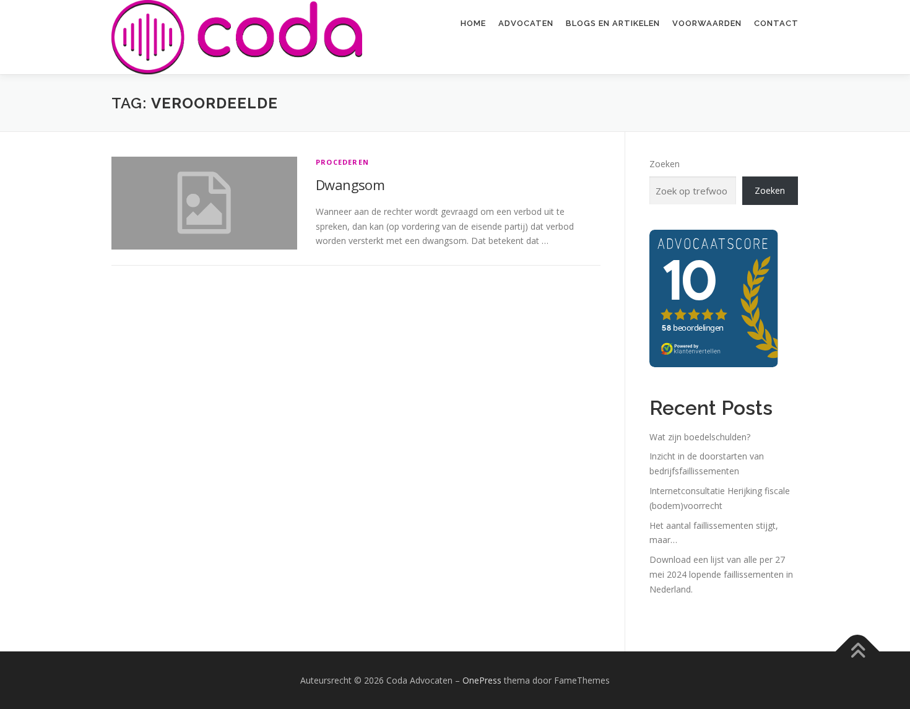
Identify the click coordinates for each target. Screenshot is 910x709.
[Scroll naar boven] (858, 651)
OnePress (481, 680)
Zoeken (664, 164)
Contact (776, 23)
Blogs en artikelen (613, 23)
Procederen (342, 162)
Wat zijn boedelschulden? (699, 437)
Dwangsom (350, 184)
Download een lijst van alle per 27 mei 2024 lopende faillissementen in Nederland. (721, 574)
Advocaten (525, 23)
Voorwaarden (707, 23)
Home (473, 23)
